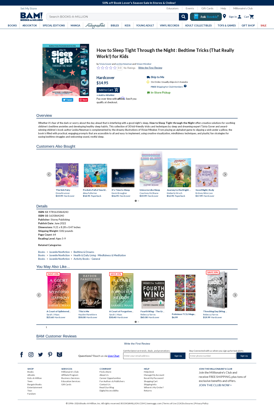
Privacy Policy (201, 403)
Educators (173, 8)
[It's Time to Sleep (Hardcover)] (123, 178)
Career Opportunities (110, 378)
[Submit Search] (183, 16)
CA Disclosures (185, 403)
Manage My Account (154, 375)
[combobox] (119, 16)
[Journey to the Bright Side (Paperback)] (179, 172)
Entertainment (34, 387)
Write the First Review (150, 67)
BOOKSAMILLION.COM (133, 403)
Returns (148, 390)
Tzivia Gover (105, 63)
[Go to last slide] (49, 174)
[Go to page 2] (138, 201)
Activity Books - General (87, 258)
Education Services (70, 381)
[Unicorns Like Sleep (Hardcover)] (151, 169)
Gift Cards (207, 8)
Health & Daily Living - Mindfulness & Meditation (100, 255)
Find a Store (105, 371)
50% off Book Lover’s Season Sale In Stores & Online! (139, 2)
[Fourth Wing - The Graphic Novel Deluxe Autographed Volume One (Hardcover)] (153, 294)
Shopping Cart (151, 381)
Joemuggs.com (154, 403)
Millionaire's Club (243, 8)
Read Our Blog (107, 387)
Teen (29, 381)
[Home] (30, 16)
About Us (104, 375)
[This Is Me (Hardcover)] (90, 290)
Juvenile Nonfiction (59, 251)
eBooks (31, 375)
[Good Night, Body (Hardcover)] (207, 176)
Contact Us (105, 384)
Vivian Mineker (144, 63)
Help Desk (149, 371)
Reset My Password (153, 378)
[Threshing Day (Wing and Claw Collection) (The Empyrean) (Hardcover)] (217, 290)
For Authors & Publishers (112, 381)
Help (223, 8)
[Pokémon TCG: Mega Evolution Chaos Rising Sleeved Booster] (185, 292)
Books (41, 251)
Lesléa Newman (124, 63)
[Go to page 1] (136, 201)
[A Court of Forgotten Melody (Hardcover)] (121, 290)
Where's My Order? (154, 387)
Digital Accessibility (109, 390)
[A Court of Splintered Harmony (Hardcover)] (59, 290)
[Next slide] (225, 174)
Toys (29, 390)
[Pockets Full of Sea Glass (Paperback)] (95, 175)
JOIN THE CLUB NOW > (215, 385)
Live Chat (113, 355)
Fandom (31, 393)
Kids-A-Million (34, 378)
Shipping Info (150, 384)
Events (190, 8)
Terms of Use (170, 403)
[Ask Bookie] (206, 17)
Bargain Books (34, 384)
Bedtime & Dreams (84, 251)
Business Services (70, 378)
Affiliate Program (69, 375)
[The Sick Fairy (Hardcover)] (67, 175)
